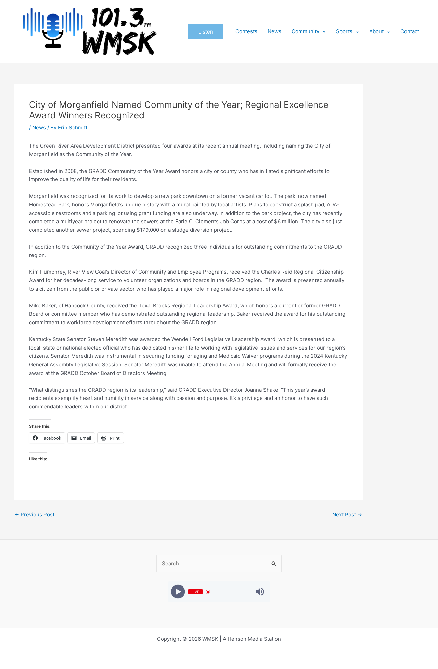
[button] (205, 31)
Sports (344, 31)
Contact (409, 31)
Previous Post (34, 514)
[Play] (177, 592)
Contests (246, 31)
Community (305, 31)
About (376, 31)
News (274, 31)
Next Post (347, 514)
